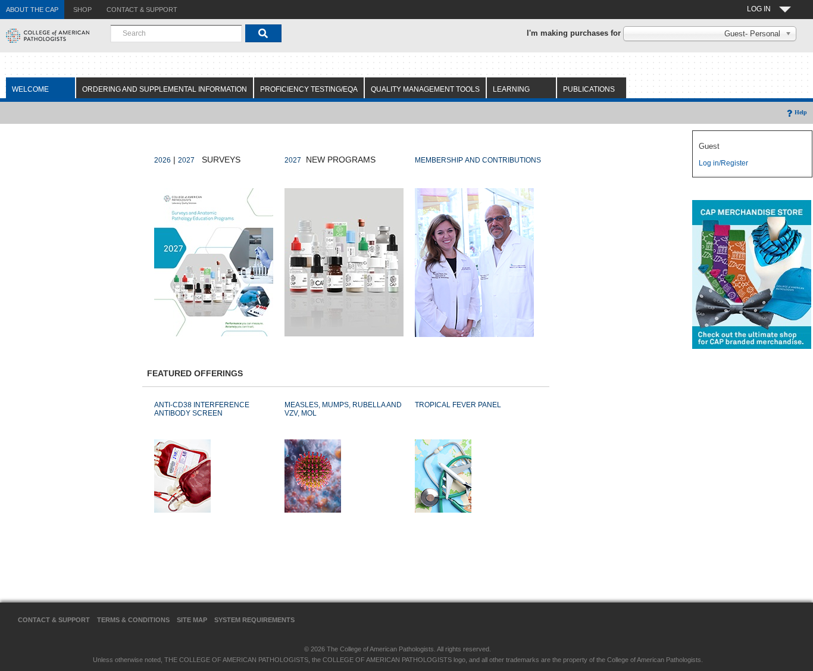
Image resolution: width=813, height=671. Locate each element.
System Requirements (254, 619)
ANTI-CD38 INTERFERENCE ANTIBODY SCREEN (201, 409)
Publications (589, 89)
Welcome (30, 89)
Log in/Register (723, 163)
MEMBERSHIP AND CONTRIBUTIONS (478, 160)
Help (801, 112)
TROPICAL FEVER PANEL (458, 405)
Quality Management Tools (425, 89)
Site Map (192, 619)
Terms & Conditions (133, 619)
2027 (186, 160)
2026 (162, 160)
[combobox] (176, 33)
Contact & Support (54, 619)
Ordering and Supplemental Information (164, 89)
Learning (511, 89)
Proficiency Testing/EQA (309, 89)
